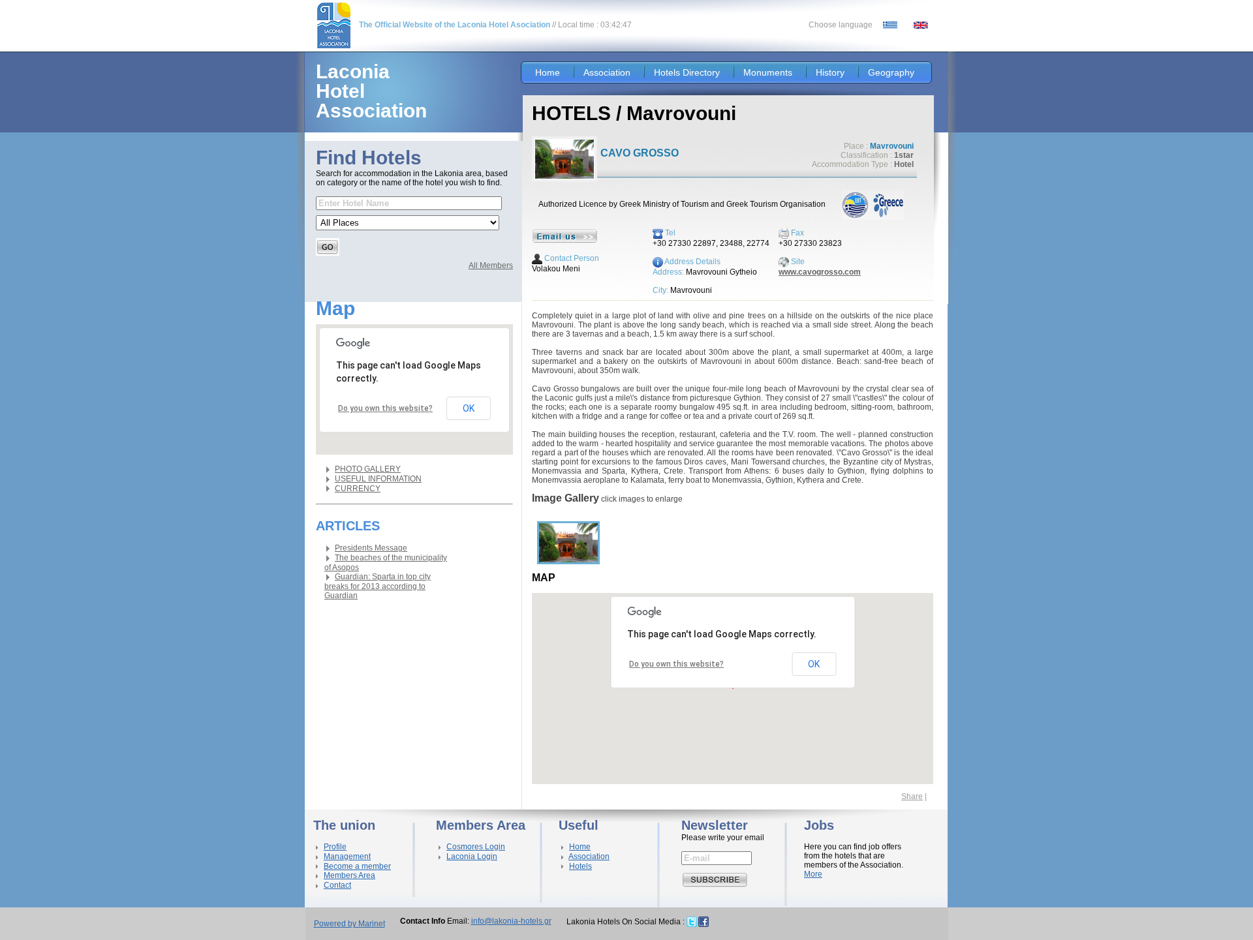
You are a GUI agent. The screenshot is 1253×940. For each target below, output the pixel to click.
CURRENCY (357, 488)
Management (347, 856)
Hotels (580, 866)
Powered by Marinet (349, 923)
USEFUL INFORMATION (378, 478)
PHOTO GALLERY (368, 469)
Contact (337, 885)
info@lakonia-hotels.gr (511, 921)
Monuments (767, 72)
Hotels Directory (687, 72)
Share (912, 796)
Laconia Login (471, 856)
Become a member (357, 866)
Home (547, 72)
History (830, 72)
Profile (335, 846)
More (813, 874)
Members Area (349, 875)
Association (606, 72)
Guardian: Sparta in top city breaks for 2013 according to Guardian (377, 586)
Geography (891, 72)
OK (468, 408)
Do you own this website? (385, 408)
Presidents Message (371, 548)
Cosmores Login (475, 846)
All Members (491, 265)
